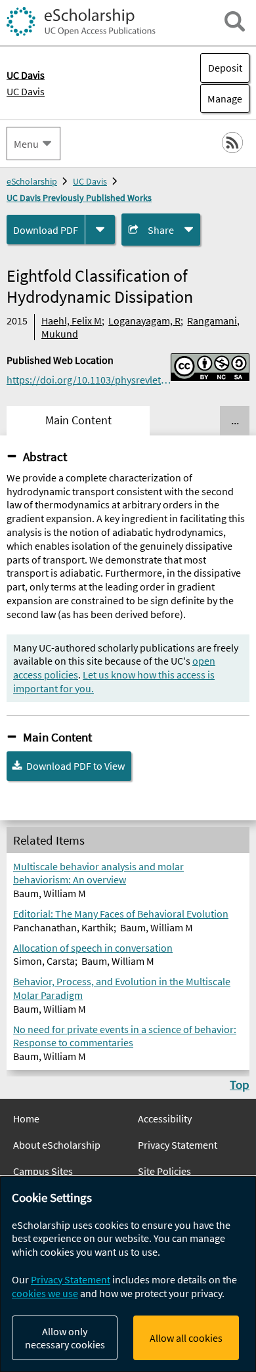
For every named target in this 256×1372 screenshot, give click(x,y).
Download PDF (45, 229)
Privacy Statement (177, 1144)
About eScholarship (56, 1144)
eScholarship (32, 181)
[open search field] (234, 21)
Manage (221, 98)
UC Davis (26, 91)
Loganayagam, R (144, 320)
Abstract (45, 456)
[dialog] (128, 1274)
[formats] (100, 229)
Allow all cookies (186, 1337)
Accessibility (165, 1118)
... (235, 420)
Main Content (57, 737)
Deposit (225, 67)
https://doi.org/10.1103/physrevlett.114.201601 (89, 379)
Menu (26, 143)
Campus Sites (43, 1171)
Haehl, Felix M (71, 320)
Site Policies (164, 1171)
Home (26, 1118)
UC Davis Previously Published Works (79, 198)
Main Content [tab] (78, 420)
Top (239, 1084)
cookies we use (45, 1293)
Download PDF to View (75, 765)
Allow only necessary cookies (65, 1338)
